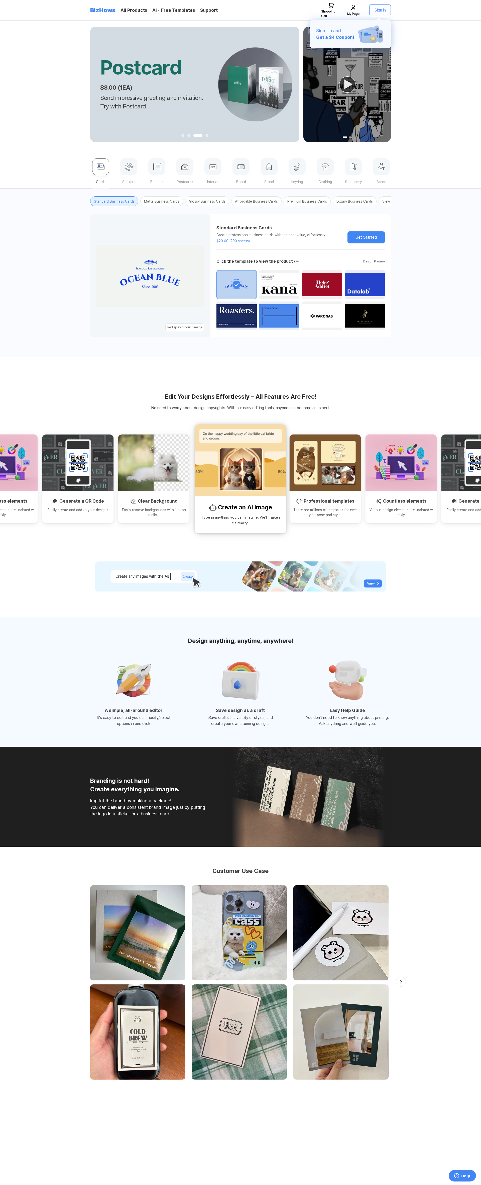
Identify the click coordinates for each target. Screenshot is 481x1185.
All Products (134, 10)
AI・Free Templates (173, 10)
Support (209, 10)
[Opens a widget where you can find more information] (462, 1176)
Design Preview (374, 261)
